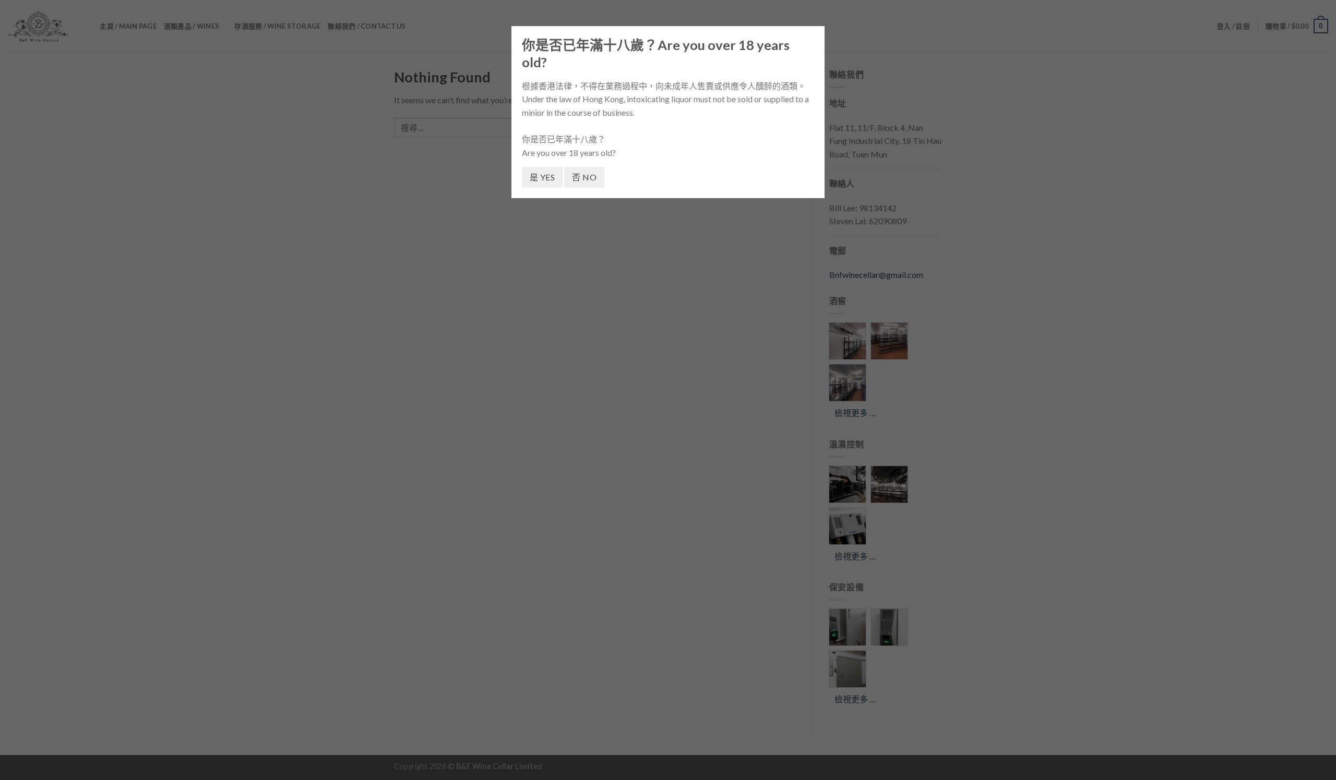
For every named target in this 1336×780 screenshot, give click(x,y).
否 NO (584, 177)
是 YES (542, 177)
